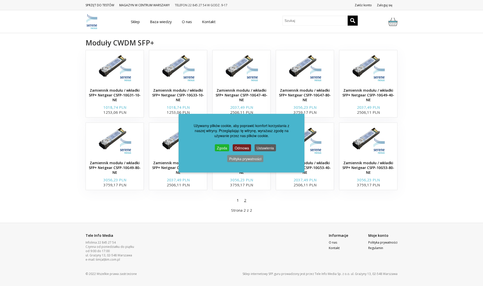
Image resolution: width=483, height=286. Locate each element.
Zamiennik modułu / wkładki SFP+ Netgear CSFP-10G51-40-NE (178, 167)
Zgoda (222, 147)
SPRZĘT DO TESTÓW (100, 5)
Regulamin (375, 248)
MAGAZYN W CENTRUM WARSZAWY (144, 5)
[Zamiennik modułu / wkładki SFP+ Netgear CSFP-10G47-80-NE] (305, 68)
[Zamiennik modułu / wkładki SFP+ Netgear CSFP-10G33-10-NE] (178, 68)
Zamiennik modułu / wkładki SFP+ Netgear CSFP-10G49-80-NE (115, 167)
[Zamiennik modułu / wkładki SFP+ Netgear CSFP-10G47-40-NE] (241, 68)
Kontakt (334, 248)
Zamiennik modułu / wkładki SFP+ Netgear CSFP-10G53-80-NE (368, 167)
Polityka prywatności (382, 242)
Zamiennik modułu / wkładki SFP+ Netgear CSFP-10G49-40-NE (368, 95)
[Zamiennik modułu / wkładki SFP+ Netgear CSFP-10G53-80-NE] (368, 140)
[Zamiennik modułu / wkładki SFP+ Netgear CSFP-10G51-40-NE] (178, 140)
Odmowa (242, 147)
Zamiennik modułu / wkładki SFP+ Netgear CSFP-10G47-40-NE (241, 95)
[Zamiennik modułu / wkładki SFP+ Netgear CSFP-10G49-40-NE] (368, 68)
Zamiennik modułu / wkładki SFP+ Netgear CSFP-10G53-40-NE (305, 167)
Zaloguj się (384, 5)
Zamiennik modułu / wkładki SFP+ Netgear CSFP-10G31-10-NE (115, 95)
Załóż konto (363, 5)
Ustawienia (265, 147)
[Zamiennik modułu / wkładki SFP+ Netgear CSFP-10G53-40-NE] (305, 140)
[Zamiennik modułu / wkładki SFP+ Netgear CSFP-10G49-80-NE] (115, 140)
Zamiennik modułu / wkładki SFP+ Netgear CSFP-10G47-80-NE (305, 95)
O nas (333, 242)
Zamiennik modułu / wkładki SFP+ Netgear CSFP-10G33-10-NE (178, 95)
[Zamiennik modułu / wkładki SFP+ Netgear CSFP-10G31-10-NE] (115, 68)
